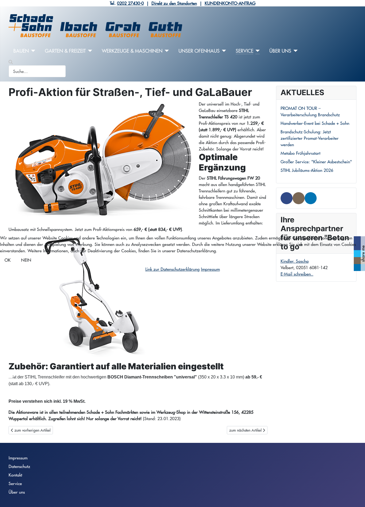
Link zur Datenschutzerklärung (172, 269)
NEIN (26, 260)
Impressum (210, 269)
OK (8, 260)
